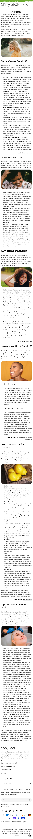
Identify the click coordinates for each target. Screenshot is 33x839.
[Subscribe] (29, 800)
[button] (29, 835)
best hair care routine (22, 24)
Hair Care (29, 153)
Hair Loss (29, 341)
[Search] (21, 5)
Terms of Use (23, 804)
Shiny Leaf (9, 821)
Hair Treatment (27, 599)
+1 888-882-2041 (6, 769)
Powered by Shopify (19, 821)
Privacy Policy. (5, 806)
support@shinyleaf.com (8, 766)
